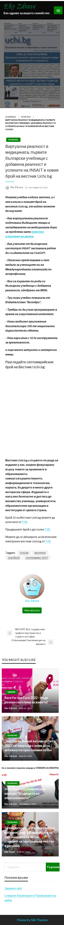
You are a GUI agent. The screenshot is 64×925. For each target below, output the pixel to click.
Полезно (26, 117)
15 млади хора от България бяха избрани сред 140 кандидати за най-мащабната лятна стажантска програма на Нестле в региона (29, 837)
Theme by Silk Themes (32, 920)
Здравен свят (13, 888)
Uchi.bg (24, 552)
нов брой (14, 557)
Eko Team (9, 851)
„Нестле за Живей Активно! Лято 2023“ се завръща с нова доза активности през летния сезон (29, 745)
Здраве (11, 692)
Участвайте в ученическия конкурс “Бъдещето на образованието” (25, 793)
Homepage (10, 117)
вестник (40, 552)
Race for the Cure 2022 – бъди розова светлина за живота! (26, 700)
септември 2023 (37, 557)
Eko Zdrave (16, 187)
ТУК (24, 522)
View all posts (32, 610)
